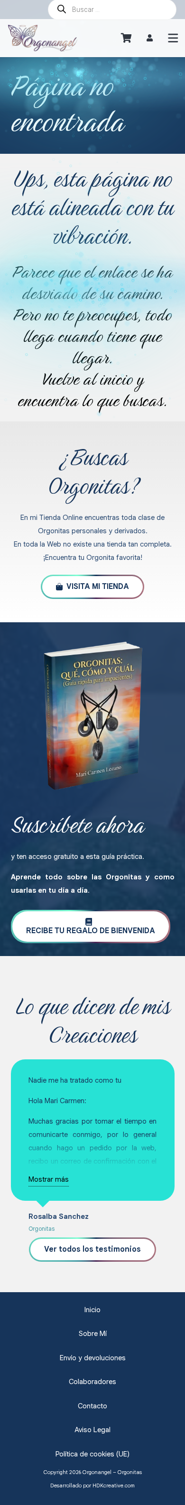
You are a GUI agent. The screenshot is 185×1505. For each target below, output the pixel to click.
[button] (173, 38)
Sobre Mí (93, 1333)
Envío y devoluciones (93, 1358)
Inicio (92, 1310)
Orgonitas (41, 1228)
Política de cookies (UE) (93, 1454)
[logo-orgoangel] (42, 38)
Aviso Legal (92, 1429)
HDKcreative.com (113, 1485)
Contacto (92, 1406)
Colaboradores (92, 1381)
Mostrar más (48, 1179)
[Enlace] (150, 38)
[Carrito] (126, 38)
